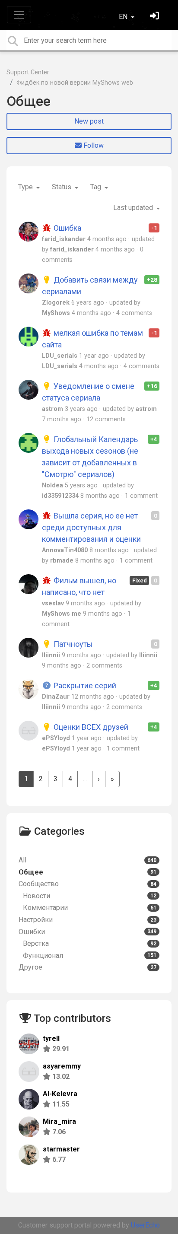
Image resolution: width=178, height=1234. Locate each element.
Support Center (27, 72)
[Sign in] (155, 16)
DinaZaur (56, 696)
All (87, 860)
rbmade (61, 560)
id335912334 (60, 495)
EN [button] (124, 17)
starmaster (61, 1149)
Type (26, 187)
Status (62, 187)
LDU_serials (59, 355)
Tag (96, 187)
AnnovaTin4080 (65, 550)
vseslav (53, 603)
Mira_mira (59, 1121)
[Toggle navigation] (19, 14)
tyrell (51, 1038)
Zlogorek (56, 302)
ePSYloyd (56, 738)
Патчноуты (72, 644)
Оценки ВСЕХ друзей (90, 726)
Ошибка (66, 227)
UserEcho (145, 1225)
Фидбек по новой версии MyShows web (74, 82)
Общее (28, 101)
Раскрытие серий (84, 685)
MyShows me (61, 613)
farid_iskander (64, 239)
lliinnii (51, 655)
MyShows (56, 313)
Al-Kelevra (60, 1094)
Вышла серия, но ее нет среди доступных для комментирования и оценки (91, 527)
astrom (52, 409)
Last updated (134, 208)
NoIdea (52, 485)
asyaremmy (62, 1066)
